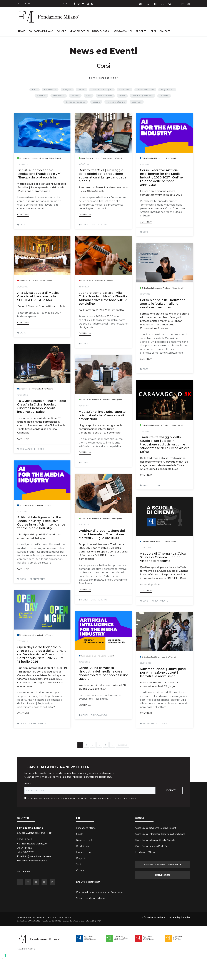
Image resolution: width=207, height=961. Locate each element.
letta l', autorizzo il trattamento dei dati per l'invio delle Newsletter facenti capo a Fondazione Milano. (81, 798)
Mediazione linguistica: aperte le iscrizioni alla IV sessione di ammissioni (102, 415)
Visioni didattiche (145, 89)
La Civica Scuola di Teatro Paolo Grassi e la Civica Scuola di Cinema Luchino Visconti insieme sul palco (41, 406)
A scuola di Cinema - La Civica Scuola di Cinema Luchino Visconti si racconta (163, 557)
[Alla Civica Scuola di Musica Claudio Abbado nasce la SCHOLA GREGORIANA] (42, 255)
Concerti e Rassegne (102, 89)
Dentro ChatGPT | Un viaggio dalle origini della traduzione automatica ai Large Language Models (103, 175)
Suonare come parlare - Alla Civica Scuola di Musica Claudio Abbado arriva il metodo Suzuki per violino (103, 298)
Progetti (141, 31)
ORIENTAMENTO (99, 224)
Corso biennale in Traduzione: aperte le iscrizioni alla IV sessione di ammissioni (163, 303)
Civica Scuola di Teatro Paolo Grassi (152, 846)
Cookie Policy (174, 917)
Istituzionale (50, 89)
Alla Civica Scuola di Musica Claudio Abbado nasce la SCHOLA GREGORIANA (38, 296)
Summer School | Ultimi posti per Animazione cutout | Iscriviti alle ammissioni (163, 672)
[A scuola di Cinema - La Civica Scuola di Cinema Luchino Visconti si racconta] (164, 516)
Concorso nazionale (75, 102)
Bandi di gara (100, 31)
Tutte (34, 89)
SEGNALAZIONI (27, 449)
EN (188, 4)
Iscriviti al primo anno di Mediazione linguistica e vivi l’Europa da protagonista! (39, 173)
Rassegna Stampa (116, 102)
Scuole (61, 31)
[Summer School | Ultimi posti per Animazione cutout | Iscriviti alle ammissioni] (164, 631)
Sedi (153, 31)
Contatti (165, 31)
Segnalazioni (167, 89)
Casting (96, 102)
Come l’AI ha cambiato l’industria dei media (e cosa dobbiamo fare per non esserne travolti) (103, 673)
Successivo (122, 745)
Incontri (75, 96)
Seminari (41, 96)
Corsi (88, 96)
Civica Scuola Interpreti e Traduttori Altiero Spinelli (160, 834)
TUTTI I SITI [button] (22, 3)
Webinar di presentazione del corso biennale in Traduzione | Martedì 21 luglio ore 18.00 (102, 534)
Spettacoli (124, 89)
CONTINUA (23, 214)
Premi (122, 96)
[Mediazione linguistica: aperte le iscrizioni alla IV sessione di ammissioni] (103, 374)
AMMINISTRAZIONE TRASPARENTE (162, 864)
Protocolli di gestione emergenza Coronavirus (99, 892)
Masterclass (58, 96)
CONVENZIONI (162, 875)
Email (28, 783)
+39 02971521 (28, 852)
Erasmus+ (136, 102)
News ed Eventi (79, 31)
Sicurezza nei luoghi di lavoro (90, 898)
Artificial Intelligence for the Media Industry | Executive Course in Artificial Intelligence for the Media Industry (41, 522)
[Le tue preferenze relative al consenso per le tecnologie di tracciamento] (5, 956)
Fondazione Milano (41, 31)
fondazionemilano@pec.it (35, 860)
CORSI (23, 224)
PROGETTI (147, 485)
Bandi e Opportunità (142, 96)
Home (21, 31)
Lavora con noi (122, 31)
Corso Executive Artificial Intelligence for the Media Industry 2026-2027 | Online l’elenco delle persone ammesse (161, 177)
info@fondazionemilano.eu (37, 856)
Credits (186, 917)
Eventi (81, 89)
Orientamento (105, 96)
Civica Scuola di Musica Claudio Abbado (155, 840)
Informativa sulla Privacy (44, 798)
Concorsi (164, 96)
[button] (103, 78)
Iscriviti (171, 790)
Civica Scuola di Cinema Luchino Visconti (156, 828)
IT (182, 4)
